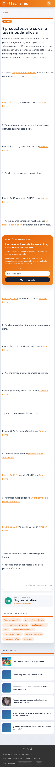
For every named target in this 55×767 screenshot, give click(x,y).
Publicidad (37, 758)
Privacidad (17, 758)
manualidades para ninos (23, 629)
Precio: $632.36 (10, 475)
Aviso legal (7, 758)
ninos (6, 629)
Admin (39, 763)
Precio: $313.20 (10, 102)
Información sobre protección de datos (21, 268)
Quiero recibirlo (27, 280)
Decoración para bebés (34, 620)
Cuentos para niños (12, 620)
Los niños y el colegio (12, 634)
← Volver (5, 12)
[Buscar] (49, 3)
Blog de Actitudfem (25, 600)
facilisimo (19, 3)
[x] (27, 748)
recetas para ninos (39, 625)
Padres (7, 21)
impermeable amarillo (24, 72)
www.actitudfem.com (22, 604)
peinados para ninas (34, 634)
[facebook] (24, 748)
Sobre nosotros (9, 763)
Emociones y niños (11, 639)
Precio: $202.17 (10, 526)
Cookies (27, 758)
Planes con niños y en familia (15, 625)
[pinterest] (31, 748)
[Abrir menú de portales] (4, 3)
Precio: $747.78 (10, 298)
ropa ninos (28, 639)
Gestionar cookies (25, 763)
